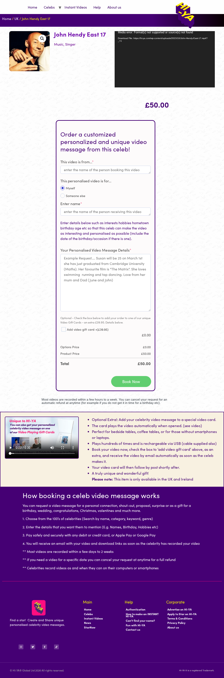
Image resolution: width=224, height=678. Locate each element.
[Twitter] (32, 646)
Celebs (49, 7)
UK (16, 18)
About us (114, 7)
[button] (42, 39)
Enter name (71, 203)
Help (97, 7)
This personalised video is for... (85, 181)
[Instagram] (21, 646)
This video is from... (77, 162)
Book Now (131, 381)
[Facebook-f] (44, 646)
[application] (165, 59)
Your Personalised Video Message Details (95, 250)
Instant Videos (76, 7)
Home (32, 7)
